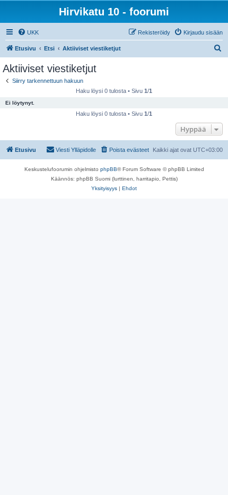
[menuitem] (28, 32)
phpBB (108, 169)
